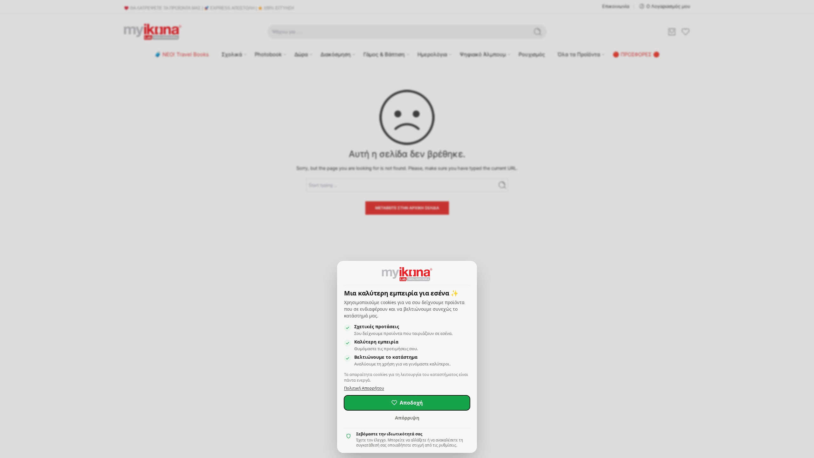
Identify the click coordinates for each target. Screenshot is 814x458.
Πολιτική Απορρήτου (364, 388)
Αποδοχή (411, 402)
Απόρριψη (407, 417)
